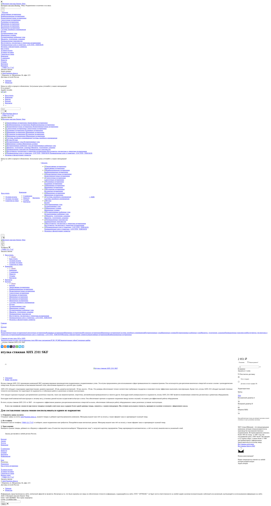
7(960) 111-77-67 (27, 422)
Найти (4, 504)
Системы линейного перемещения (132, 333)
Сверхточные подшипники (36, 333)
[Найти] (2, 10)
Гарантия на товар (7, 473)
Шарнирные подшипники (110, 333)
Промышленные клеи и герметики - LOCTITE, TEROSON (40, 335)
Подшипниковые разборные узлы (188, 333)
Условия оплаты (6, 470)
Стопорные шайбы (83, 340)
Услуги (3, 443)
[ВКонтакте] (2, 346)
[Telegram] (23, 346)
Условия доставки (7, 471)
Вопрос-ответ (6, 475)
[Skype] (20, 346)
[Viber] (14, 346)
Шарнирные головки (168, 333)
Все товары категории (246, 444)
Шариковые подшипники (73, 333)
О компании (5, 449)
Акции (3, 441)
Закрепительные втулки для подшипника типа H (18, 340)
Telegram (8, 81)
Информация (5, 456)
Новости (4, 450)
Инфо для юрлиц (11, 380)
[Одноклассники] (5, 346)
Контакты (4, 454)
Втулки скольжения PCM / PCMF (48, 340)
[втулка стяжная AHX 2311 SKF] (117, 368)
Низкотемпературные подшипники (13, 333)
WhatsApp (8, 82)
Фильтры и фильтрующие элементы (75, 335)
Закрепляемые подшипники (98, 335)
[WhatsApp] (17, 346)
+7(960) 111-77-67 (7, 67)
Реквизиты (5, 464)
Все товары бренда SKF (246, 446)
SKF (239, 396)
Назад (13, 257)
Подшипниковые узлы (153, 333)
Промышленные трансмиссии (235, 333)
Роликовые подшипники (55, 333)
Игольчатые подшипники (91, 333)
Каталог (12, 285)
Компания (13, 270)
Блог (2, 460)
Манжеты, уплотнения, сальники (213, 333)
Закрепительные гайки (68, 340)
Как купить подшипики (9, 466)
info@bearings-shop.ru (10, 73)
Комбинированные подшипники (120, 335)
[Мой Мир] (8, 346)
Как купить (13, 259)
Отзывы (4, 452)
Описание (8, 378)
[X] (11, 346)
